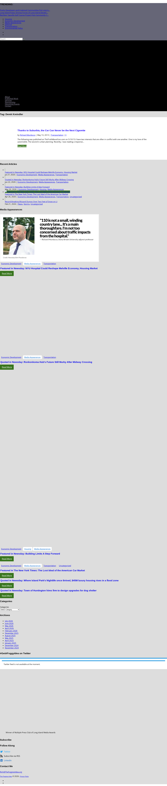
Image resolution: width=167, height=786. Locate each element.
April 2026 (9, 628)
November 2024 (12, 648)
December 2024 (11, 645)
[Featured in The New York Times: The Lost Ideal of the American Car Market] (37, 192)
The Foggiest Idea (6, 776)
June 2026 (9, 623)
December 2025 (11, 633)
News (20, 204)
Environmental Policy (14, 28)
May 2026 (9, 626)
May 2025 (9, 638)
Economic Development (15, 21)
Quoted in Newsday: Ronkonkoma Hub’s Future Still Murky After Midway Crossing (39, 179)
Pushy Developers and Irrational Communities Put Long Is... (25, 10)
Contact (8, 106)
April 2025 (9, 640)
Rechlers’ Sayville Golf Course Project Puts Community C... (24, 15)
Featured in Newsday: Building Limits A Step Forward (27, 187)
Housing (8, 19)
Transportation (11, 26)
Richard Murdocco (27, 135)
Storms (27, 204)
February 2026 (11, 630)
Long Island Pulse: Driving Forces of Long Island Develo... (24, 12)
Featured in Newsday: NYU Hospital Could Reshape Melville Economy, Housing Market (41, 172)
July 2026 (9, 621)
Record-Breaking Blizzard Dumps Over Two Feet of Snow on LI (31, 201)
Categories (4, 607)
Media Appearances (13, 22)
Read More (22, 146)
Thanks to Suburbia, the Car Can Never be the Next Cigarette (51, 130)
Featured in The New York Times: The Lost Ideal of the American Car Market (36, 194)
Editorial (8, 24)
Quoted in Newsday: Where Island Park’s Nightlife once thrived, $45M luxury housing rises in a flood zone (59, 580)
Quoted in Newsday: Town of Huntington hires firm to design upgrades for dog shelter (48, 590)
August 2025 (10, 635)
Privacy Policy (24, 776)
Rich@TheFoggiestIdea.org (11, 772)
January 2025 (10, 643)
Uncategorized (76, 196)
